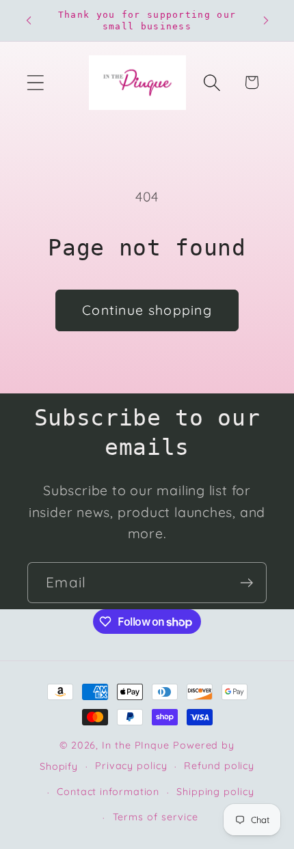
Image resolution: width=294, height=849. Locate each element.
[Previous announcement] (29, 20)
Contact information (108, 791)
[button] (35, 82)
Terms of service (156, 817)
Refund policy (219, 766)
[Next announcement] (266, 20)
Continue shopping (147, 309)
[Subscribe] (246, 583)
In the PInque (136, 745)
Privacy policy (131, 766)
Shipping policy (215, 791)
